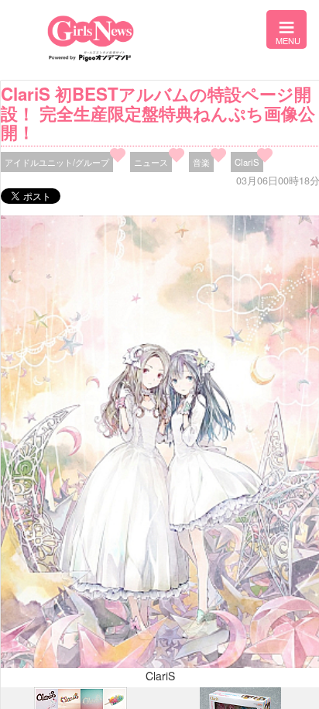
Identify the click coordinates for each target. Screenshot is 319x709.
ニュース (151, 162)
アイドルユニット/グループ (57, 162)
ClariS (247, 162)
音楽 (201, 162)
